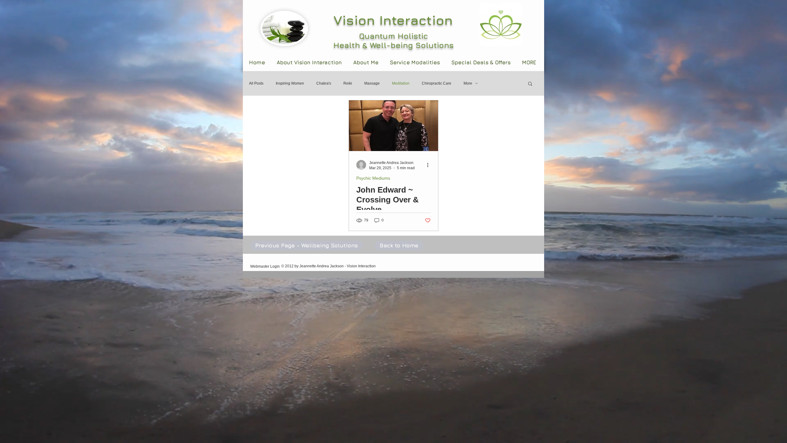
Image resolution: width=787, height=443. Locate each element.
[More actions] (429, 165)
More (468, 83)
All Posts (256, 83)
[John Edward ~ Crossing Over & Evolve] (393, 125)
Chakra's (323, 83)
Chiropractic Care (436, 83)
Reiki (347, 83)
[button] (530, 84)
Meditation (400, 83)
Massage (372, 83)
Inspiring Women (290, 83)
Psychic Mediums (373, 178)
